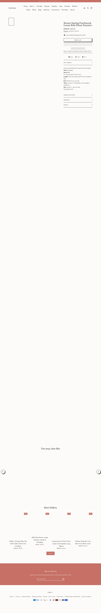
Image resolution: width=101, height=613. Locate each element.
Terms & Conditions (86, 596)
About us (12, 596)
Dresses (46, 6)
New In (32, 6)
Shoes (34, 10)
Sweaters (54, 6)
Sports (72, 10)
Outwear (67, 6)
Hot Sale (39, 6)
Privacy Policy (60, 596)
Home (26, 6)
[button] (78, 44)
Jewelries (46, 10)
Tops (60, 6)
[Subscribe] (63, 579)
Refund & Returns (26, 596)
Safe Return (67, 100)
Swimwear (64, 10)
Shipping (66, 31)
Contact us (18, 596)
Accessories (55, 10)
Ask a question (68, 62)
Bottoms (74, 6)
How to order (52, 596)
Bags (39, 10)
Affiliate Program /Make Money (72, 596)
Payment (66, 105)
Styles (28, 10)
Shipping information (69, 95)
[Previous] (3, 472)
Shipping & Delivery (37, 596)
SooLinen (12, 8)
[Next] (98, 472)
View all (50, 553)
